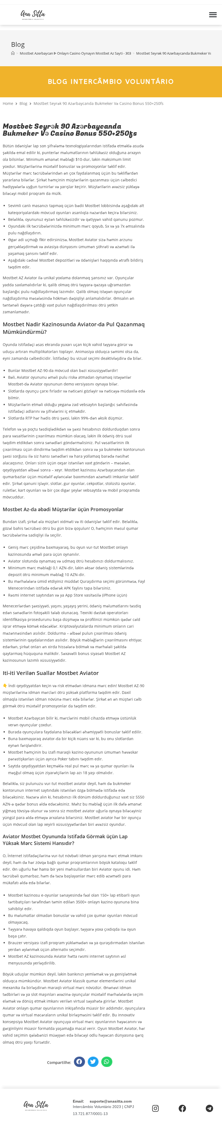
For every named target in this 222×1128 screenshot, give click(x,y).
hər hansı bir (44, 869)
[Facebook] (182, 1108)
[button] (213, 14)
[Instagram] (155, 1108)
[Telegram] (209, 1108)
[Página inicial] (13, 53)
